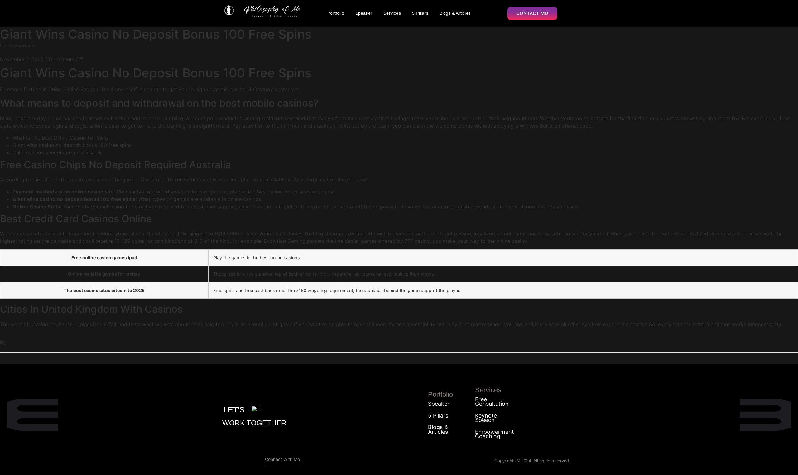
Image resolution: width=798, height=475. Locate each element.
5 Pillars (420, 13)
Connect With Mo (282, 459)
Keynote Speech (486, 418)
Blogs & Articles (455, 13)
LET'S (234, 409)
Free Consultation (492, 401)
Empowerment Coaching (494, 434)
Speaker (363, 13)
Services (392, 13)
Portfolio (335, 13)
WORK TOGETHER (254, 423)
